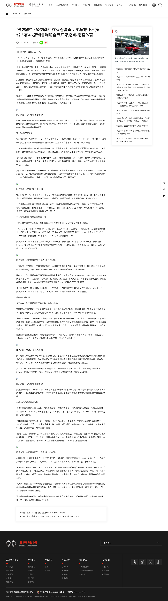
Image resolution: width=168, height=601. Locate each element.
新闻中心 (16, 14)
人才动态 (105, 570)
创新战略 (65, 567)
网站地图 (18, 596)
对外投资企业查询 (41, 596)
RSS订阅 (91, 596)
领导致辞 (9, 570)
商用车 (47, 570)
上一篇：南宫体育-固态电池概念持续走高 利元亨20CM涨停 (42, 513)
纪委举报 (53, 596)
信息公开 (82, 574)
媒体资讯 (31, 574)
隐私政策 (81, 596)
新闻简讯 (27, 14)
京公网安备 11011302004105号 (52, 592)
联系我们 (143, 5)
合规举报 (63, 596)
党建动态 (31, 570)
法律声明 (72, 596)
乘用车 (47, 567)
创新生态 (65, 574)
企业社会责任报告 (86, 570)
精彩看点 (31, 578)
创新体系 (65, 570)
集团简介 (9, 567)
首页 (51, 5)
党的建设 (9, 574)
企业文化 (9, 578)
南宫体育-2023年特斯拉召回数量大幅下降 (132, 126)
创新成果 (65, 578)
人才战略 (105, 567)
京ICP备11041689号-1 (76, 592)
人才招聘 (105, 574)
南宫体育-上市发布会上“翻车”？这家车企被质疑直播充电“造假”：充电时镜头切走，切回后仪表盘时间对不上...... (133, 87)
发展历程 (9, 582)
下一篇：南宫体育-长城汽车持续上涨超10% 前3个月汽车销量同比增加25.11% (49, 516)
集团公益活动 (84, 567)
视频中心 (31, 582)
